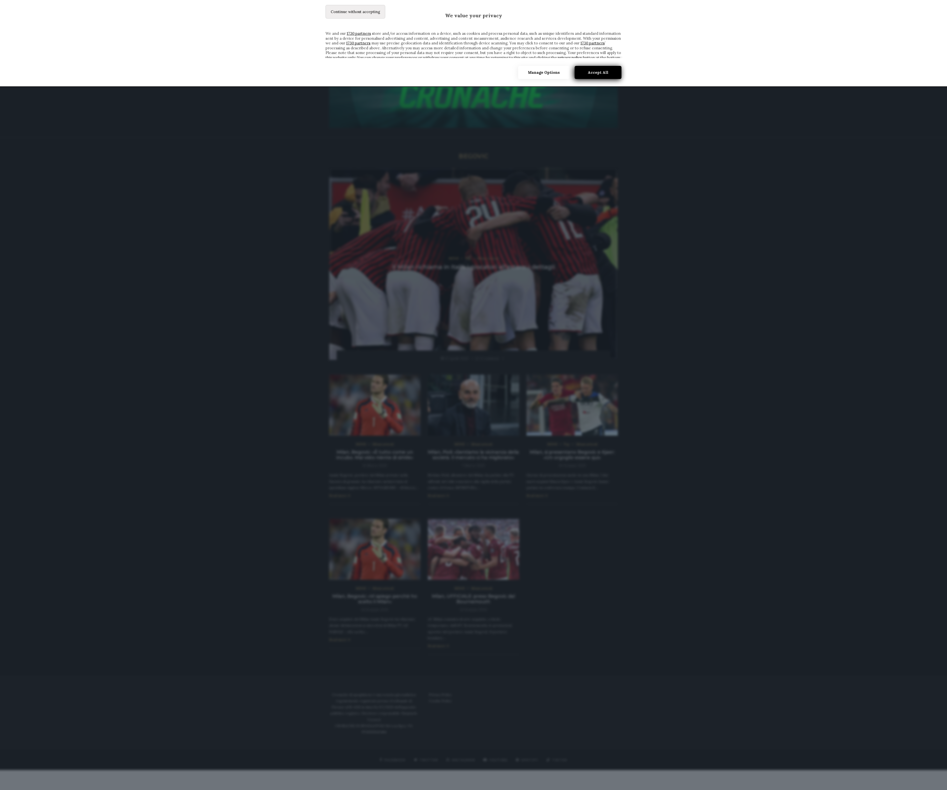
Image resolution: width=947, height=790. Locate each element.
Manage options (544, 72)
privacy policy (570, 57)
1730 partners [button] (359, 33)
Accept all (598, 72)
